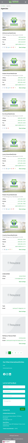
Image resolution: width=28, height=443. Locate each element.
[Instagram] (7, 374)
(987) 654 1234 (22, 37)
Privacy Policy (8, 438)
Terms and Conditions (18, 438)
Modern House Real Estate (9, 73)
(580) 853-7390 (22, 239)
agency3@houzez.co (20, 165)
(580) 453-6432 (22, 120)
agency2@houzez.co (20, 84)
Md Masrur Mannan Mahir (9, 336)
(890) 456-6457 (22, 82)
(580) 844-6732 (22, 244)
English (7, 441)
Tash (3, 306)
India (4, 365)
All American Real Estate (9, 33)
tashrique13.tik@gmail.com (19, 308)
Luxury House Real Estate (9, 154)
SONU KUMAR (6, 274)
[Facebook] (4, 374)
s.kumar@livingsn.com (20, 278)
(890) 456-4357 (22, 80)
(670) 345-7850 (22, 203)
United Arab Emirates (7, 368)
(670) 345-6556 (22, 160)
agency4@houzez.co (20, 125)
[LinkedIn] (10, 374)
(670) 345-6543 (22, 158)
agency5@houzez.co (20, 246)
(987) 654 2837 (22, 42)
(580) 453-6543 (22, 118)
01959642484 (22, 338)
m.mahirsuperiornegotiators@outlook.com (15, 340)
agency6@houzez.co (20, 206)
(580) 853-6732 (22, 241)
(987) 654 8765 (22, 39)
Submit (22, 409)
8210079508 (22, 276)
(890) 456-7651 (22, 77)
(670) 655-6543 (22, 163)
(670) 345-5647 (22, 199)
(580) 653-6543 (22, 122)
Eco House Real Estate (8, 114)
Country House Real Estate (9, 235)
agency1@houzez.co (20, 44)
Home (3, 5)
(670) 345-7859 (22, 201)
